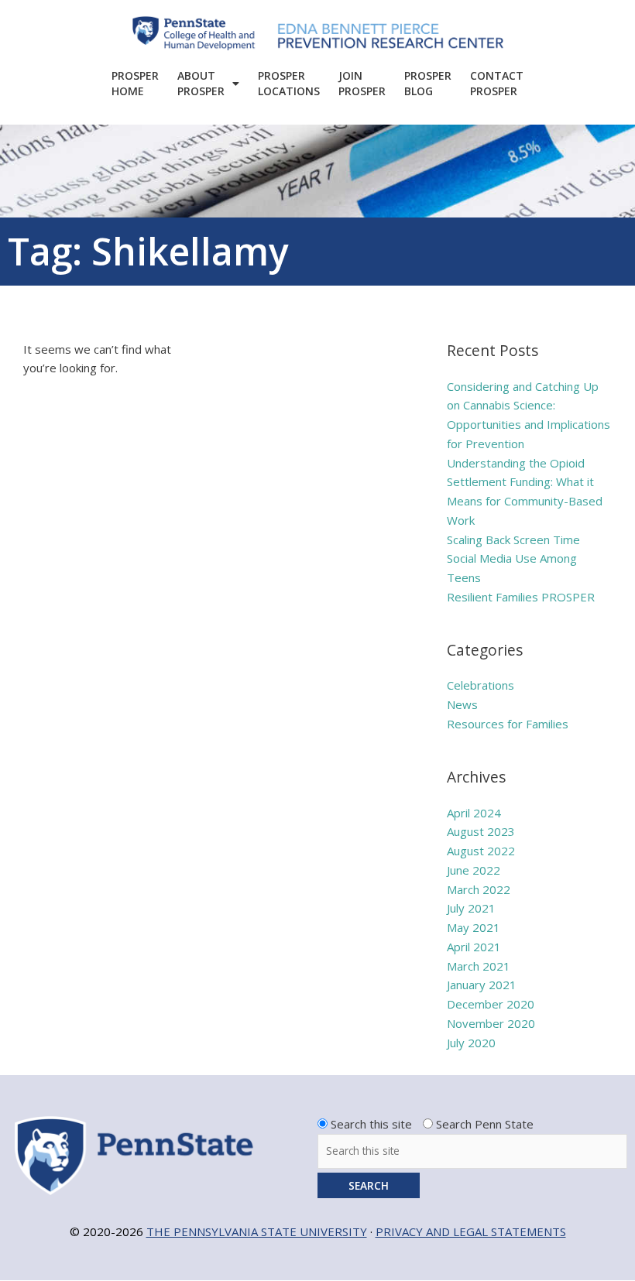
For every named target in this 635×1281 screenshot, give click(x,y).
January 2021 (482, 984)
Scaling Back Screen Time (513, 539)
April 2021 (474, 946)
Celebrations (480, 685)
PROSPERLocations (289, 83)
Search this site (371, 1124)
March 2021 (478, 966)
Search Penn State (485, 1124)
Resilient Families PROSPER (521, 597)
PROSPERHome (135, 83)
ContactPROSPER (496, 83)
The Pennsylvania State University (256, 1231)
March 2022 (478, 889)
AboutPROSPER (201, 83)
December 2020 (490, 1004)
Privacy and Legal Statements (471, 1231)
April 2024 (474, 812)
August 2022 (481, 850)
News (462, 704)
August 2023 (481, 831)
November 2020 (491, 1023)
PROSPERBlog (427, 83)
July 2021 (471, 908)
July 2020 (471, 1042)
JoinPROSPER (362, 83)
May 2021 (473, 927)
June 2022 (473, 870)
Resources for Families (507, 723)
